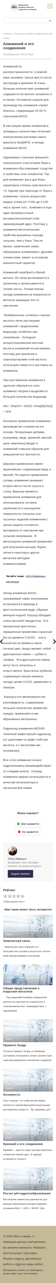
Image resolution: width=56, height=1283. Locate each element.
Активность (12, 1094)
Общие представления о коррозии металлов (21, 990)
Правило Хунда (14, 1045)
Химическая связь (16, 940)
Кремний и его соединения (23, 1144)
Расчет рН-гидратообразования (26, 1193)
